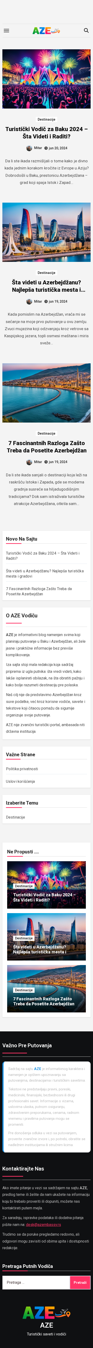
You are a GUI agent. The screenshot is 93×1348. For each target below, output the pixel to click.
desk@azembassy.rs (43, 1224)
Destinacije (46, 119)
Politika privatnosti (22, 769)
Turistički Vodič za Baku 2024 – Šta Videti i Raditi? (44, 897)
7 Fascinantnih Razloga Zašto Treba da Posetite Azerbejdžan (43, 1001)
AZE (46, 1325)
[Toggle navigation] (6, 30)
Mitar (38, 148)
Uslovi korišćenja (20, 781)
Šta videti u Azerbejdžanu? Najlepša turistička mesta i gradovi (46, 290)
